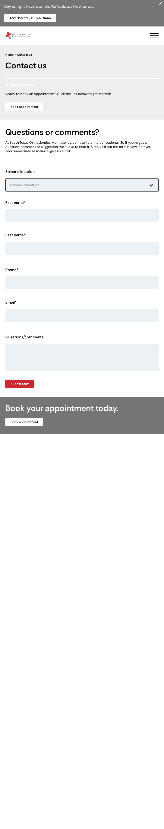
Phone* (11, 270)
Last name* (15, 235)
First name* (15, 202)
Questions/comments (24, 337)
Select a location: (20, 171)
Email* (11, 302)
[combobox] (82, 185)
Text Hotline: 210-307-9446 (33, 18)
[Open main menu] (154, 35)
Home (9, 55)
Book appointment (24, 107)
